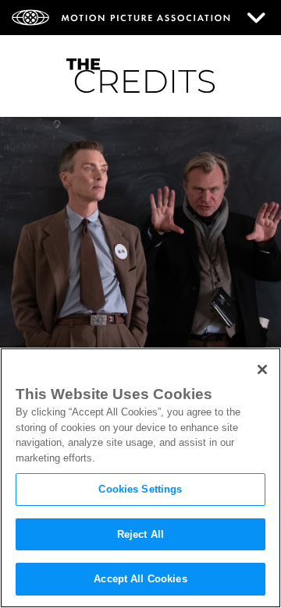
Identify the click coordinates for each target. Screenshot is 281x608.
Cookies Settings (140, 489)
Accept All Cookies (140, 579)
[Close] (262, 369)
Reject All (140, 534)
